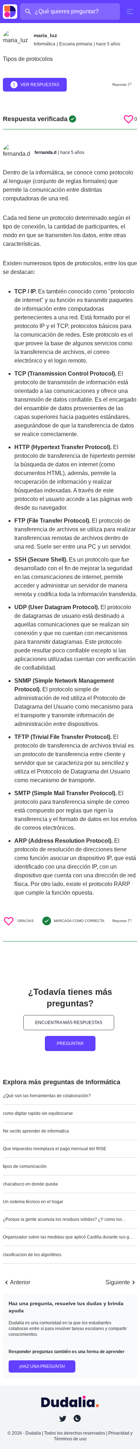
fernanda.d (45, 152)
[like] (128, 119)
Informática (44, 43)
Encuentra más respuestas (68, 1022)
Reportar (119, 85)
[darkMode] (77, 1418)
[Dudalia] (10, 11)
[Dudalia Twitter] (62, 1418)
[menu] (130, 11)
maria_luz (45, 35)
